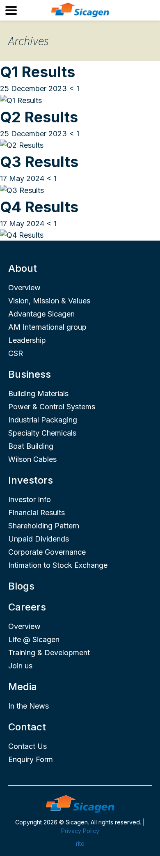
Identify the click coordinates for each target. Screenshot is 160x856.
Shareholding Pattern (43, 525)
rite (80, 843)
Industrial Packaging (42, 419)
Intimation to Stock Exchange (57, 565)
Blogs (21, 586)
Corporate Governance (47, 552)
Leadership (27, 340)
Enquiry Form (30, 759)
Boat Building (30, 446)
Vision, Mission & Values (49, 300)
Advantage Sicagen (41, 314)
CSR (15, 353)
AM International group (47, 327)
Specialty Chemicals (42, 433)
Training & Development (49, 652)
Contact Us (27, 746)
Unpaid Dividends (38, 539)
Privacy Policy (80, 830)
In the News (28, 706)
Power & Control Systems (51, 406)
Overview (24, 287)
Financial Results (36, 512)
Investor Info (29, 499)
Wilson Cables (32, 459)
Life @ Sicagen (33, 639)
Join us (20, 665)
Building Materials (38, 393)
